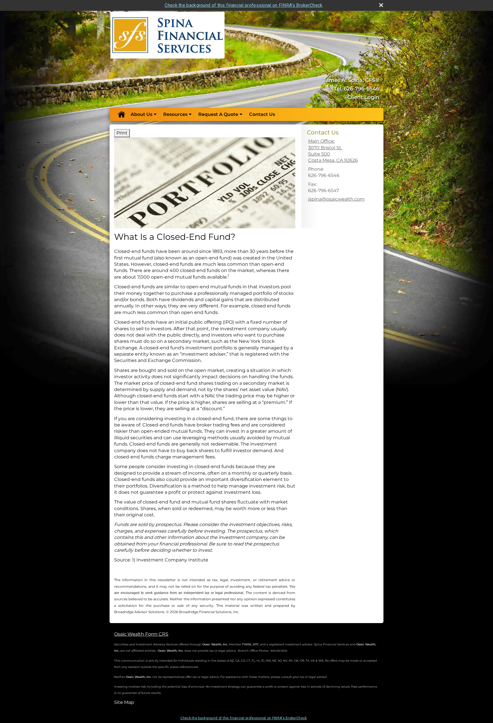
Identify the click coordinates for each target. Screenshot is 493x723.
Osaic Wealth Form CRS (141, 634)
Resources (175, 114)
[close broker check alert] (381, 5)
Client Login (363, 97)
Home (121, 114)
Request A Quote (218, 114)
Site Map (124, 702)
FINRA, (247, 644)
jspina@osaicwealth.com (336, 199)
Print (122, 133)
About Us (141, 114)
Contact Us (262, 114)
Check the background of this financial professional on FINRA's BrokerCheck (243, 5)
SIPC (255, 644)
